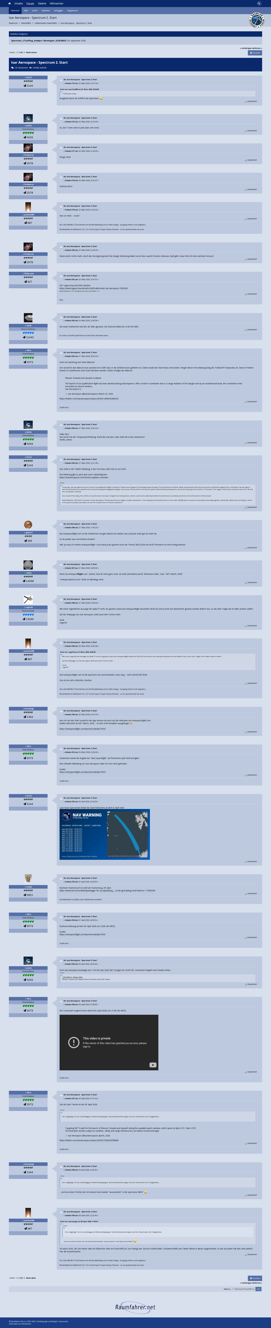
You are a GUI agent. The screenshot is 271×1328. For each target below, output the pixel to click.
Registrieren (72, 10)
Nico (29, 350)
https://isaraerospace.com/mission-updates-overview (84, 477)
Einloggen (58, 10)
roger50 (29, 607)
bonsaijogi (29, 708)
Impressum (63, 1321)
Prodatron (29, 155)
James (29, 125)
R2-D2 (29, 77)
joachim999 (29, 215)
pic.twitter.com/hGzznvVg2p (146, 1130)
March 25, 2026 (106, 393)
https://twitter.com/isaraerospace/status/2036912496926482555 (89, 398)
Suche (35, 10)
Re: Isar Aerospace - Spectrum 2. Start (80, 79)
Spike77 (29, 532)
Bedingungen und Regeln (47, 1321)
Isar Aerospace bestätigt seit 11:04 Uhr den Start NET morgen (92, 970)
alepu (29, 573)
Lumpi (29, 887)
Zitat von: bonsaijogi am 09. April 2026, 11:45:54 (79, 1221)
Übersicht (15, 10)
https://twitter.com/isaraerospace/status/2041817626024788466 (89, 1140)
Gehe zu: (227, 1289)
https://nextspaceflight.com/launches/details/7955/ (83, 728)
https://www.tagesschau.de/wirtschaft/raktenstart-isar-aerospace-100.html (94, 288)
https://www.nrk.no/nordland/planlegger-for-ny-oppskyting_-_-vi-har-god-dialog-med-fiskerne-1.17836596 (107, 890)
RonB (29, 325)
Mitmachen (56, 3)
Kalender (46, 10)
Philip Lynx (29, 273)
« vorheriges (246, 48)
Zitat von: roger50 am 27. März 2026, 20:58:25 (78, 652)
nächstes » (257, 48)
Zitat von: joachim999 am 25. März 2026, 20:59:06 (79, 89)
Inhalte (19, 3)
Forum (30, 3)
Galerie (42, 3)
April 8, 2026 (104, 1135)
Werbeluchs (26, 1324)
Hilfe (26, 10)
